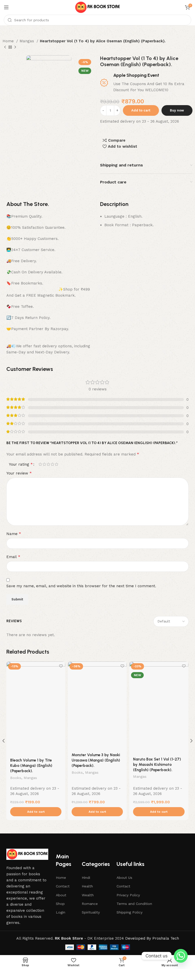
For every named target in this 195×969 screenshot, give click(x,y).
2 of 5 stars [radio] (44, 464)
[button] (35, 811)
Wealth (88, 895)
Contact (63, 886)
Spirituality (91, 912)
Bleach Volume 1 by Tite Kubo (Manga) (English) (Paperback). (31, 765)
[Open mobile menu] (6, 7)
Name (13, 533)
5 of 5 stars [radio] (56, 464)
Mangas (27, 41)
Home (9, 41)
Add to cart (140, 110)
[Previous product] (5, 47)
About (61, 895)
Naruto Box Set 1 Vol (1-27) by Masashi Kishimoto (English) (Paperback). (157, 764)
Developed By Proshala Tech (152, 938)
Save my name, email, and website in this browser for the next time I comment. (81, 586)
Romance (90, 904)
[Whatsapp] (181, 956)
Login (60, 912)
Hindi (86, 878)
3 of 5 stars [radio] (48, 464)
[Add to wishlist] (60, 665)
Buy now (177, 110)
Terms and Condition (134, 904)
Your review (19, 473)
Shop (60, 904)
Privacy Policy (128, 895)
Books (15, 778)
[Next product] (15, 47)
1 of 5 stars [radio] (40, 464)
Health (87, 886)
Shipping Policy (129, 912)
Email (13, 556)
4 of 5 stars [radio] (52, 464)
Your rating (21, 464)
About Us (124, 878)
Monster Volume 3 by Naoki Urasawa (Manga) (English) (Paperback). (96, 760)
